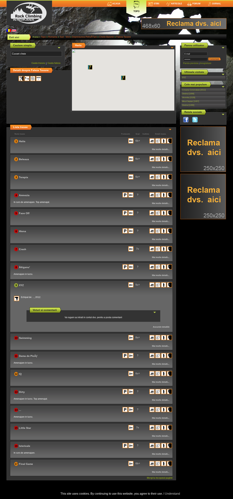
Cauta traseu (38, 63)
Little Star (25, 427)
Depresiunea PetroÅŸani (84, 37)
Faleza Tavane (123, 37)
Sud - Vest (65, 37)
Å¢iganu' (24, 267)
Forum (196, 3)
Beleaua (24, 159)
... (20, 409)
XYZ (184, 77)
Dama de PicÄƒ (28, 355)
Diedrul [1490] (188, 105)
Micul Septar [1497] (190, 101)
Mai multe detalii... (160, 149)
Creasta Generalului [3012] (194, 90)
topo (43, 37)
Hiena (22, 231)
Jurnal (216, 3)
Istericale (24, 445)
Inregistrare (205, 63)
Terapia (23, 177)
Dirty (22, 391)
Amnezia (24, 195)
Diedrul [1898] (188, 94)
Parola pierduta (190, 63)
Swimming (25, 337)
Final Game (26, 463)
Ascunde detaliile (161, 327)
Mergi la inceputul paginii (159, 478)
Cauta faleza (54, 63)
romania (52, 37)
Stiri (156, 3)
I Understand (171, 493)
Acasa (116, 3)
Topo (136, 10)
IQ (20, 373)
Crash (22, 249)
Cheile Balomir (106, 37)
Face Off (24, 213)
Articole (176, 3)
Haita (22, 141)
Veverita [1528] (188, 97)
